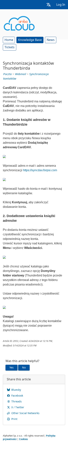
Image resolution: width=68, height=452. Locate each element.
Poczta (7, 74)
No (24, 367)
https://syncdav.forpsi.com (40, 170)
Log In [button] (60, 4)
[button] (48, 4)
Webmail (20, 74)
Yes (11, 367)
